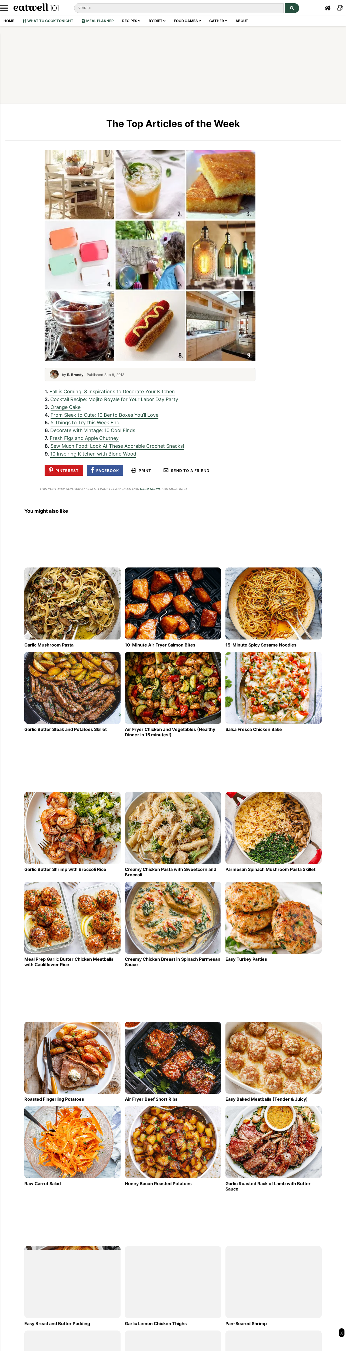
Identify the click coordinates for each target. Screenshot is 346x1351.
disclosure (150, 489)
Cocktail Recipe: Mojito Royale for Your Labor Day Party (114, 399)
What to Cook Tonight (49, 20)
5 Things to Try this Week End (85, 422)
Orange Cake (66, 407)
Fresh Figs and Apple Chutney (84, 438)
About (241, 20)
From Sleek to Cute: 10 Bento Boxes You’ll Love (104, 414)
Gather (217, 20)
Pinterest (66, 470)
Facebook (106, 470)
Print (144, 470)
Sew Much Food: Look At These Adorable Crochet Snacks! (117, 445)
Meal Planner (99, 20)
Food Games (186, 20)
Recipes (130, 20)
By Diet (156, 20)
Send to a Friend (189, 470)
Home (9, 20)
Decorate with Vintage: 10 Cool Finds (92, 430)
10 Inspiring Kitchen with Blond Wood (93, 453)
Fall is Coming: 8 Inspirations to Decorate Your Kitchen (112, 391)
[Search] (292, 8)
